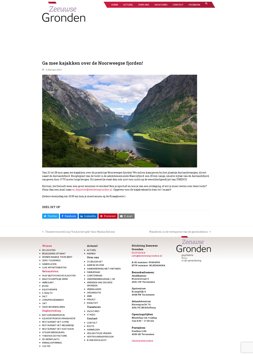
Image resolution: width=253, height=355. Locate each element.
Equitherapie (49, 289)
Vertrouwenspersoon (100, 336)
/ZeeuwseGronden (142, 340)
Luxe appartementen (54, 267)
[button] (206, 5)
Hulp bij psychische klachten (59, 275)
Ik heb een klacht (97, 340)
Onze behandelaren (53, 306)
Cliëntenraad (94, 275)
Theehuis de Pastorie (54, 335)
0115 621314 (138, 252)
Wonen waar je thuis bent (57, 256)
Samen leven (49, 264)
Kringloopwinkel (52, 342)
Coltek (46, 346)
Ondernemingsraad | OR (101, 278)
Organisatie (94, 292)
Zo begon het (95, 261)
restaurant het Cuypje (55, 321)
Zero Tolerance (51, 260)
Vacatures (94, 307)
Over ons (93, 257)
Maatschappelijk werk (55, 278)
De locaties (49, 250)
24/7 (44, 303)
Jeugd (45, 285)
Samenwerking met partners (104, 268)
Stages (91, 314)
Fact (45, 296)
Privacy (91, 299)
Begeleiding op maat (54, 253)
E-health (47, 292)
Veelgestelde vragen (99, 333)
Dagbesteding (51, 310)
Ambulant (48, 282)
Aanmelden (93, 329)
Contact (92, 318)
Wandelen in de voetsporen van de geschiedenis (178, 232)
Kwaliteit (92, 302)
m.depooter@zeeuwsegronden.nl (92, 189)
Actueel (92, 245)
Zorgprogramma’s (53, 299)
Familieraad (93, 272)
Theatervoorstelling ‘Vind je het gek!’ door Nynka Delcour (78, 232)
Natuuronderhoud (53, 314)
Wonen (47, 245)
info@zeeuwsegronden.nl (147, 255)
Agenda (91, 253)
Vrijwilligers (94, 289)
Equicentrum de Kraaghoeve (59, 318)
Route (90, 326)
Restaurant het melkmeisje (58, 325)
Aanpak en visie (95, 265)
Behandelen (50, 271)
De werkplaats (51, 339)
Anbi (89, 296)
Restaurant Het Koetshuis (58, 328)
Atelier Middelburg (53, 332)
